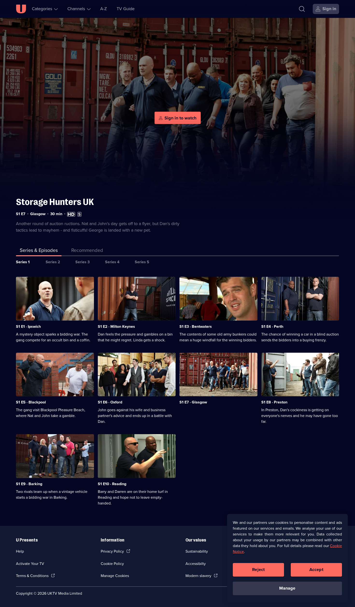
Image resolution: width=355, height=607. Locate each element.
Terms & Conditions (32, 575)
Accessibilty (195, 563)
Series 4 (112, 262)
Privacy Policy (112, 551)
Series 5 (142, 262)
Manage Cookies (115, 575)
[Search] (302, 9)
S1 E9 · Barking (29, 484)
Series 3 (82, 262)
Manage (287, 588)
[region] (287, 558)
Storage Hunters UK (55, 202)
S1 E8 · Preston (274, 402)
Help (20, 551)
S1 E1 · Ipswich (28, 326)
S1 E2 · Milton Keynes (116, 326)
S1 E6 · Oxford (110, 402)
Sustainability (196, 551)
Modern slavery (198, 575)
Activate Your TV (30, 563)
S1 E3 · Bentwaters (195, 326)
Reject (258, 569)
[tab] (87, 251)
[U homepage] (21, 9)
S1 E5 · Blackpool (31, 402)
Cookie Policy (112, 563)
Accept (316, 569)
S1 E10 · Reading (112, 484)
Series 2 (53, 262)
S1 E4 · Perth (272, 326)
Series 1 (23, 262)
